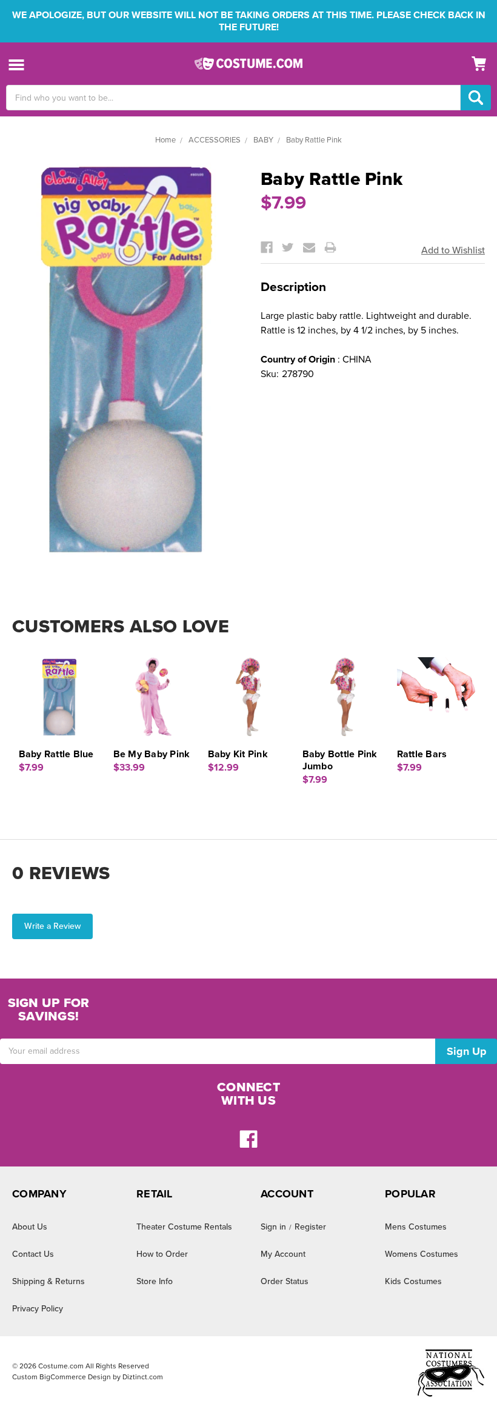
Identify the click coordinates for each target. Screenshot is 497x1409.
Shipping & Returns (48, 1281)
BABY (263, 140)
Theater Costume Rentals (184, 1227)
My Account (283, 1254)
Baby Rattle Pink (314, 140)
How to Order (162, 1254)
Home (165, 140)
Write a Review (52, 926)
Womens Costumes (421, 1254)
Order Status (285, 1281)
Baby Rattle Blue (56, 754)
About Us (29, 1227)
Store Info (154, 1281)
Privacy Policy (37, 1309)
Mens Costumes (416, 1227)
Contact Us (33, 1254)
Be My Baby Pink (151, 754)
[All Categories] (16, 64)
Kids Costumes (413, 1281)
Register (310, 1227)
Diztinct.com (142, 1377)
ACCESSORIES (214, 140)
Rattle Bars (422, 754)
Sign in (273, 1227)
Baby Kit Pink (238, 754)
